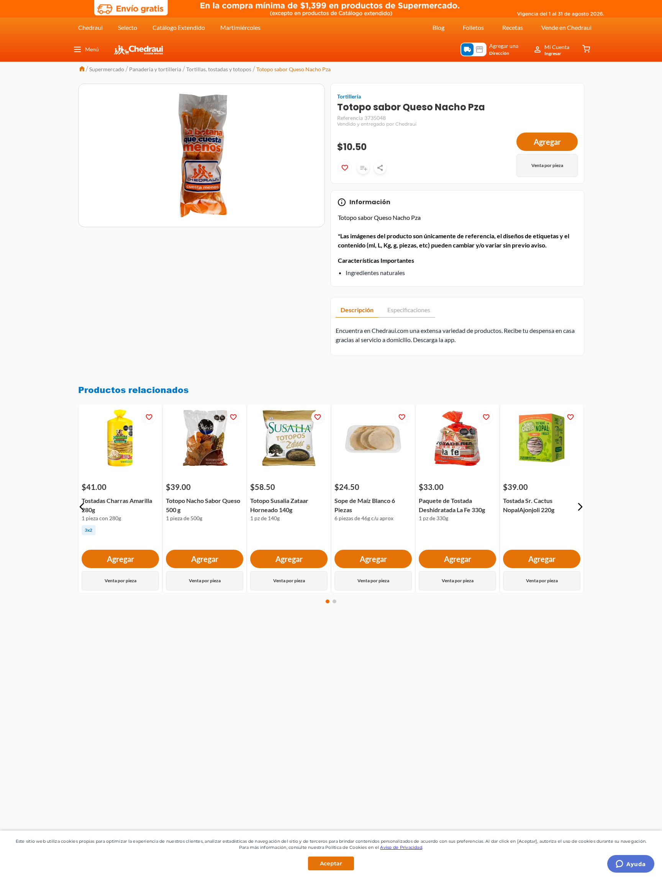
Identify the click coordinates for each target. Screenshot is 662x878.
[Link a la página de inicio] (82, 69)
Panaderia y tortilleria (155, 69)
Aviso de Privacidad (401, 847)
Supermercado (106, 69)
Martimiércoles (240, 27)
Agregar (547, 141)
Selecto (127, 27)
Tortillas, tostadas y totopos (218, 69)
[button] (82, 507)
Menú (92, 49)
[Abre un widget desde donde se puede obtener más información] (630, 864)
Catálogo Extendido (178, 27)
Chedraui (90, 27)
